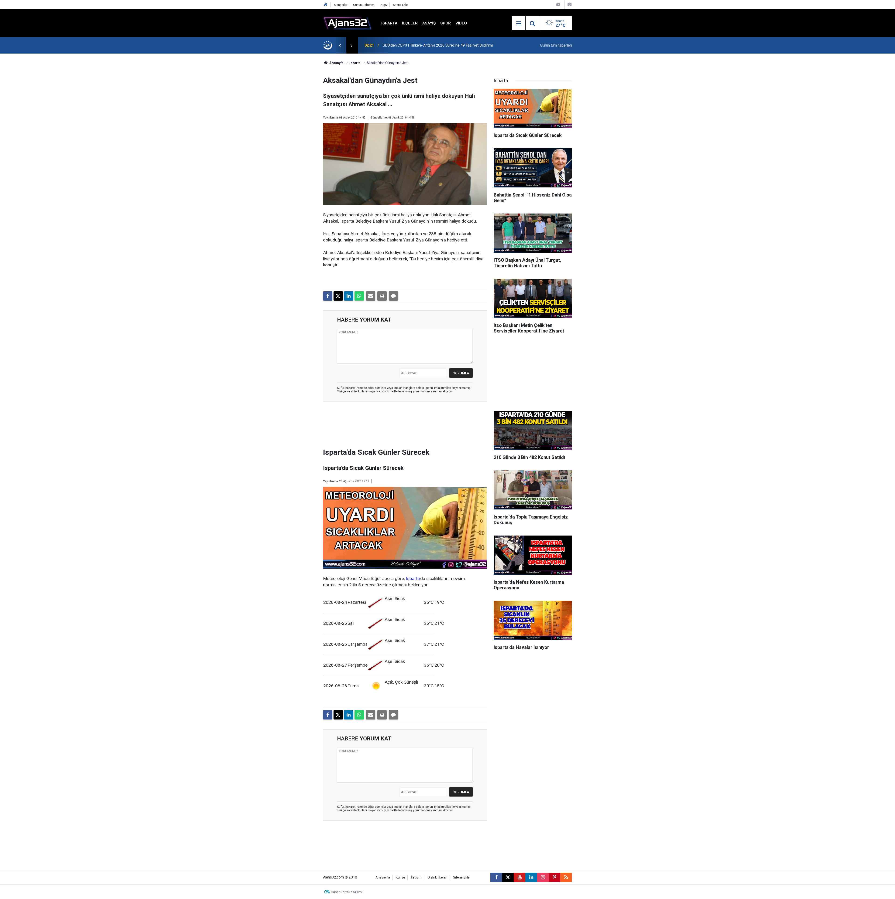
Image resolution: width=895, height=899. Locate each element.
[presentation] (340, 45)
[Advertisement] (301, 123)
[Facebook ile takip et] (496, 877)
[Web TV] (558, 4)
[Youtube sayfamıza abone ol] (519, 877)
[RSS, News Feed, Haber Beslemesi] (566, 877)
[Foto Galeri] (569, 4)
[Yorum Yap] (393, 296)
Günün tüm (556, 45)
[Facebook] (327, 296)
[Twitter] (338, 296)
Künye (400, 877)
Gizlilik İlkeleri (437, 877)
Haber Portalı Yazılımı (346, 892)
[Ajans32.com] (347, 23)
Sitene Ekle (400, 5)
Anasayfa (336, 63)
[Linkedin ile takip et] (531, 877)
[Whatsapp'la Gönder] (359, 296)
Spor (445, 23)
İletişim (416, 877)
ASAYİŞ (429, 23)
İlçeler (410, 23)
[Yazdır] (382, 296)
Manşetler (340, 5)
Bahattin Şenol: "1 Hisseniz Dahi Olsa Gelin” (418, 45)
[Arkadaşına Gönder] (370, 296)
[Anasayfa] (325, 5)
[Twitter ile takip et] (508, 877)
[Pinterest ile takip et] (554, 877)
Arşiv (383, 5)
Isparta (389, 23)
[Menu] (518, 23)
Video (461, 23)
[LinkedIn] (348, 296)
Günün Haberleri (364, 5)
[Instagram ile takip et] (543, 877)
